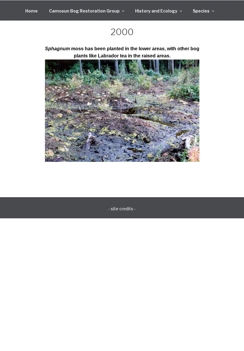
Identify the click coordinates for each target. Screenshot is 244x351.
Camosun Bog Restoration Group (84, 10)
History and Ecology (156, 10)
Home (31, 10)
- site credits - (122, 208)
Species (201, 10)
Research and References (101, 25)
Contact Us (153, 25)
